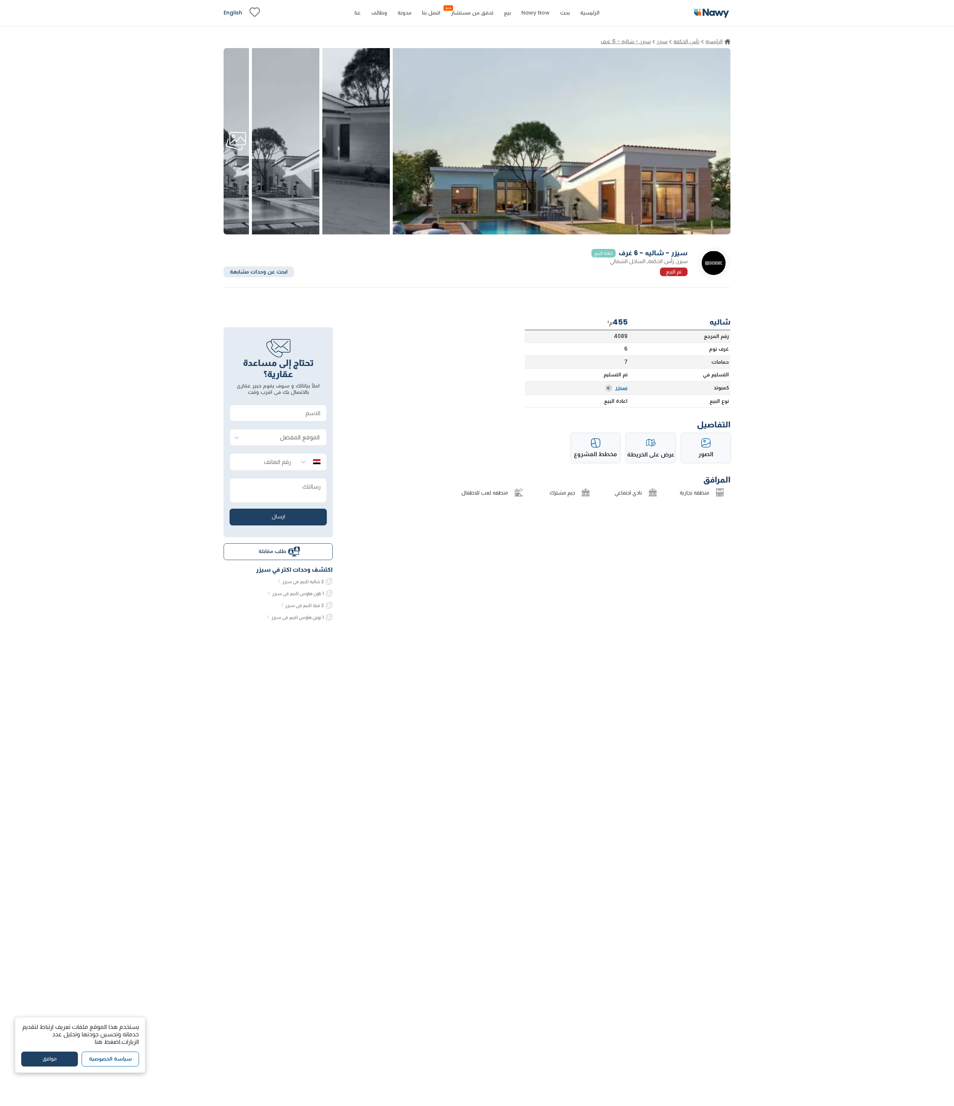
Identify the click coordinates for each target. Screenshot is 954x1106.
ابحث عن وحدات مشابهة (259, 271)
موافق (49, 1058)
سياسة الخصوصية (110, 1058)
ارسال (278, 516)
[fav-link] (254, 13)
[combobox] (285, 437)
